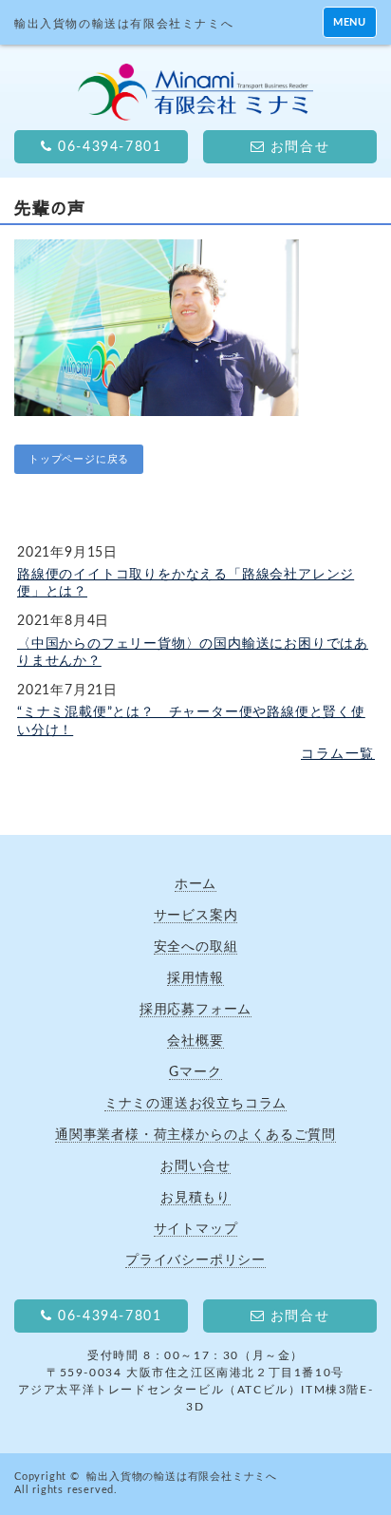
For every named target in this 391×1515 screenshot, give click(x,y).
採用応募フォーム (195, 1009)
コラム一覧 (338, 754)
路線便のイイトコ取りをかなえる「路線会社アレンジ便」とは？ (185, 583)
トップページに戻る (78, 459)
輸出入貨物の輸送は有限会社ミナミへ (181, 1476)
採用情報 (195, 978)
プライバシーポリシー (195, 1260)
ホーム (195, 884)
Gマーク (195, 1072)
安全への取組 (196, 946)
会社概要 (195, 1040)
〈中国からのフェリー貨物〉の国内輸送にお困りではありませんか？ (192, 652)
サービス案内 (196, 915)
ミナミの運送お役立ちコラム (195, 1103)
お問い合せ (195, 1166)
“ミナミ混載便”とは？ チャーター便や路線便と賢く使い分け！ (191, 721)
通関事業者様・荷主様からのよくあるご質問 (195, 1134)
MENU (349, 22)
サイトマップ (196, 1228)
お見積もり (195, 1197)
